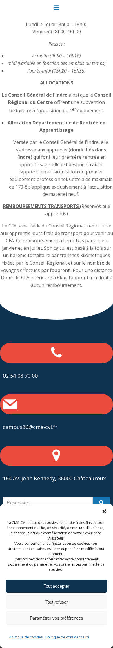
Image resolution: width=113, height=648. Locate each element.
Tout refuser (56, 602)
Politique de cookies (26, 637)
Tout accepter (56, 586)
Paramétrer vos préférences (56, 618)
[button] (104, 511)
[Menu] (56, 8)
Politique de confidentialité (67, 637)
